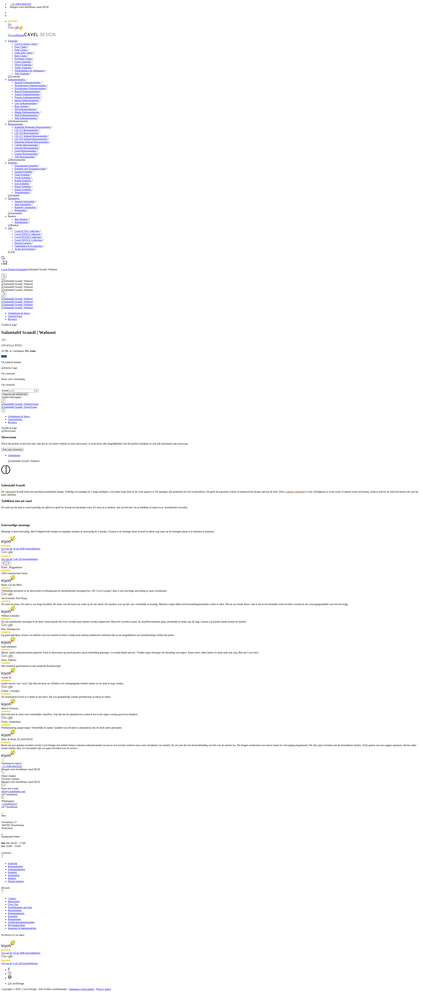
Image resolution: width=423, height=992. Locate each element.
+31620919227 (9, 804)
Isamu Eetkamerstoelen (27, 100)
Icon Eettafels (22, 183)
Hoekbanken (22, 222)
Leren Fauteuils (23, 61)
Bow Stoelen (22, 106)
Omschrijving (15, 316)
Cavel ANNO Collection (28, 234)
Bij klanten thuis (16, 925)
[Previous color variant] (3, 401)
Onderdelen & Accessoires (29, 246)
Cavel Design (8, 269)
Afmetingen (14, 455)
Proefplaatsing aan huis (20, 907)
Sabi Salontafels (23, 204)
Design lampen (16, 881)
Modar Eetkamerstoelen (27, 112)
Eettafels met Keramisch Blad (30, 168)
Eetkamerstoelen (17, 79)
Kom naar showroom (12, 449)
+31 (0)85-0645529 (20, 4)
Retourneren (14, 919)
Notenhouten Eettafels (26, 165)
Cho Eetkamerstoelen (26, 103)
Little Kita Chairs (24, 52)
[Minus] (10, 390)
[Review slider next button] (8, 563)
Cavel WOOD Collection (28, 237)
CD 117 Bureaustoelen (27, 130)
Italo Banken (22, 219)
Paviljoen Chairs (23, 58)
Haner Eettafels (23, 186)
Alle (10, 228)
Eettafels (13, 162)
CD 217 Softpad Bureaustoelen (31, 136)
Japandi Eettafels (24, 171)
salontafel (10, 491)
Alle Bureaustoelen (25, 156)
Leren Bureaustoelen (26, 150)
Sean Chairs (21, 49)
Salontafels (14, 198)
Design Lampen (23, 243)
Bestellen (13, 916)
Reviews (12, 319)
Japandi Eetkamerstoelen (28, 82)
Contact (12, 898)
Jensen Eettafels (23, 189)
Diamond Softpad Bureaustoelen (32, 142)
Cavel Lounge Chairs (26, 43)
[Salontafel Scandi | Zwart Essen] (19, 407)
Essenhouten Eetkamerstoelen (30, 88)
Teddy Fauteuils (23, 67)
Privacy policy (103, 989)
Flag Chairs (21, 46)
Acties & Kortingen (25, 249)
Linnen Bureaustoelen (26, 153)
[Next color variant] (3, 410)
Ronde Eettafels (23, 180)
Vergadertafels (22, 192)
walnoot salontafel (295, 491)
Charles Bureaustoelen (27, 145)
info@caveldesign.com (13, 791)
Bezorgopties (15, 910)
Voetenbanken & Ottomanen (30, 70)
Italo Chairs (21, 55)
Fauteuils (13, 40)
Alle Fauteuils (22, 73)
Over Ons (13, 904)
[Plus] (37, 390)
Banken (12, 878)
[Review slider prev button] (3, 563)
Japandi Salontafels (25, 201)
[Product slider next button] (3, 294)
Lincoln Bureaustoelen (27, 147)
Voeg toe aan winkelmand (15, 394)
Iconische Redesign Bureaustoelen (33, 127)
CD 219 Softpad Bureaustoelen (31, 139)
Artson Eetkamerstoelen (27, 94)
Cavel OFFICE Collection (29, 240)
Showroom (13, 901)
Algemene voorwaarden (81, 989)
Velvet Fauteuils (23, 64)
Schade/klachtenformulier (21, 922)
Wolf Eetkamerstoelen (26, 115)
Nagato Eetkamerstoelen (28, 97)
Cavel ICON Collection (27, 231)
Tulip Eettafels (22, 174)
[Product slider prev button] (3, 277)
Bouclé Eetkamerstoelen (27, 91)
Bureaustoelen (15, 124)
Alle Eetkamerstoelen (26, 118)
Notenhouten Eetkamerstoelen (31, 85)
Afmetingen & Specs (19, 313)
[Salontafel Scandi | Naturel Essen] (19, 404)
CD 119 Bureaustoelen (27, 133)
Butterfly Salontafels (26, 207)
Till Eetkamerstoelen (26, 109)
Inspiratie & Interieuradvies (22, 928)
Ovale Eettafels (23, 177)
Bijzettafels (21, 210)
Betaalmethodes (16, 913)
